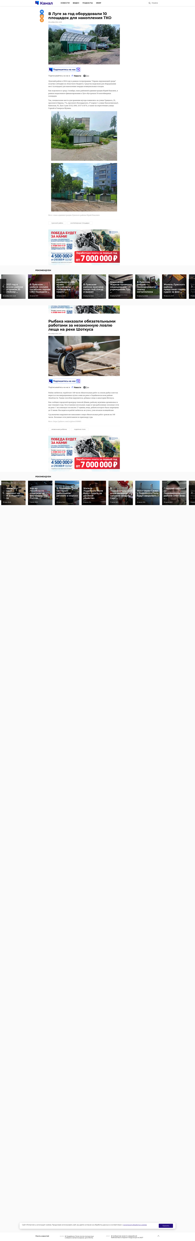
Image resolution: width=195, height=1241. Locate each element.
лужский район (57, 223)
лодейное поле (80, 429)
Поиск (155, 3)
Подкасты (87, 3)
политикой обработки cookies (135, 1225)
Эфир (98, 3)
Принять (165, 1226)
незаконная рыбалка (59, 429)
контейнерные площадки (79, 223)
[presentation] (3, 286)
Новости (65, 3)
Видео (76, 3)
